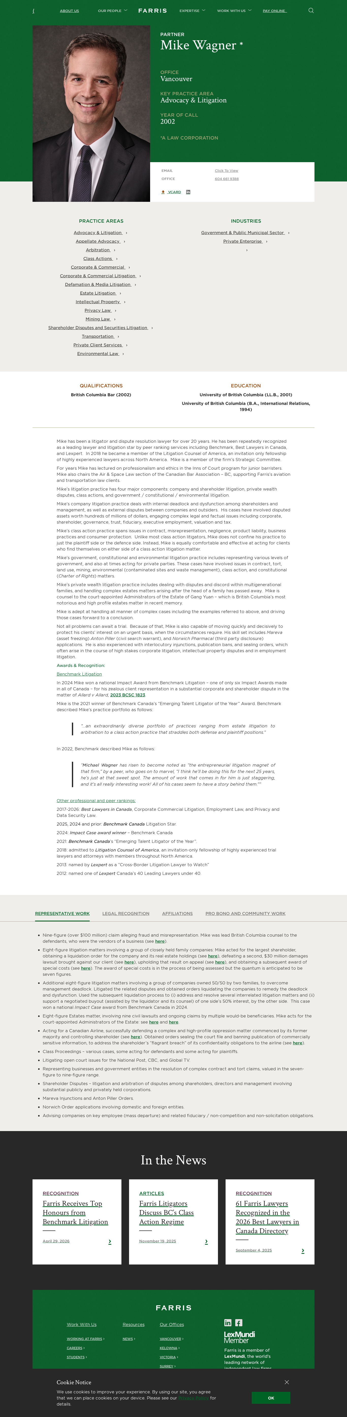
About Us (69, 10)
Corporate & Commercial (98, 266)
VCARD (174, 192)
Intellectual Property (98, 301)
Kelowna (168, 1348)
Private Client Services (98, 344)
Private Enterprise (243, 240)
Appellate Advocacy (98, 240)
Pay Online (275, 10)
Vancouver (170, 1339)
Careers (74, 1348)
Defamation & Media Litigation (98, 284)
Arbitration (98, 249)
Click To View (226, 170)
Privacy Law (98, 310)
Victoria (168, 1357)
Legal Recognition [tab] (125, 913)
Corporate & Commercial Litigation (98, 275)
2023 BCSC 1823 (127, 694)
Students (76, 1357)
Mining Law (98, 318)
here (160, 940)
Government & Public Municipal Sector (243, 232)
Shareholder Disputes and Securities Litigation (98, 327)
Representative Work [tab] (62, 913)
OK (271, 1397)
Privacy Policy (193, 1397)
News (128, 1339)
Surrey (166, 1366)
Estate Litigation (98, 292)
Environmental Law (98, 353)
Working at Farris (84, 1339)
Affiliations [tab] (177, 913)
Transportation (98, 336)
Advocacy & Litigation (98, 232)
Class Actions (98, 258)
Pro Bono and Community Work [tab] (246, 913)
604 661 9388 (227, 178)
